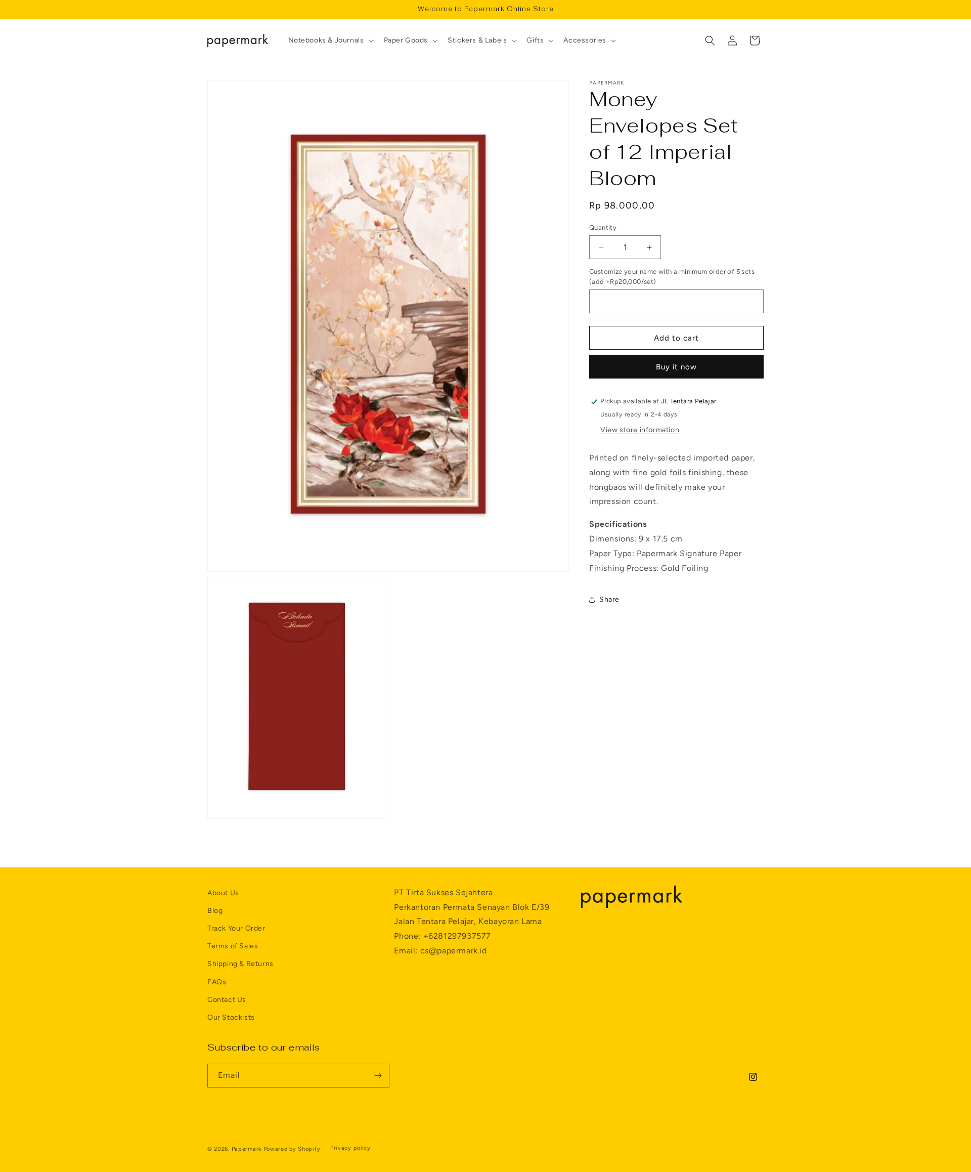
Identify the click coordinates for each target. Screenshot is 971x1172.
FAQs (216, 982)
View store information (639, 430)
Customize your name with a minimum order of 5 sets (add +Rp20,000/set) (672, 277)
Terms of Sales (232, 946)
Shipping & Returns (240, 963)
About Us (223, 893)
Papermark (246, 1149)
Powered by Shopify (292, 1149)
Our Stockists (231, 1017)
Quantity (602, 227)
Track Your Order (236, 928)
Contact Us (226, 999)
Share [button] (609, 599)
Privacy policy (350, 1148)
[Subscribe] (378, 1075)
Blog (215, 910)
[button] (330, 40)
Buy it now (676, 367)
